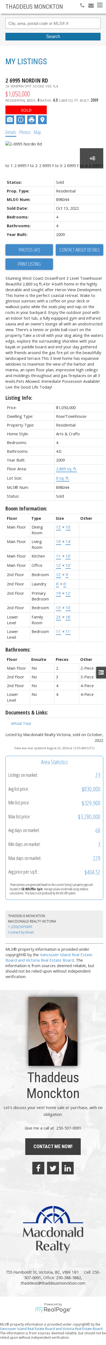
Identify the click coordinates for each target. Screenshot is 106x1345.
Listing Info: (18, 397)
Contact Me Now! (53, 1146)
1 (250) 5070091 (20, 926)
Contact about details (80, 249)
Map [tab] (37, 132)
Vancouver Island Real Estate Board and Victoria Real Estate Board (48, 957)
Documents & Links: (26, 712)
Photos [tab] (25, 132)
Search (53, 36)
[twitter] (53, 1168)
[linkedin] (68, 1168)
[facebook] (38, 1168)
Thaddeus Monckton (34, 6)
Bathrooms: (18, 649)
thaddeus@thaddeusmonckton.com (53, 1283)
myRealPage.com (53, 1310)
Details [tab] (10, 132)
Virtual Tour (21, 723)
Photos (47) (29, 249)
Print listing (29, 264)
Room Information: (26, 508)
